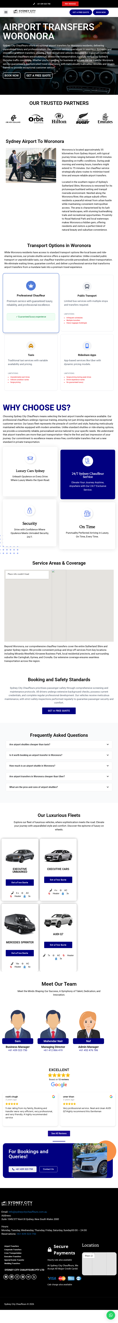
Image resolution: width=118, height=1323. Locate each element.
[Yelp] (34, 1276)
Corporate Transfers (12, 1250)
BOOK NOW (12, 75)
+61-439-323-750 (26, 1233)
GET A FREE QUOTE (38, 75)
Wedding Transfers (12, 1263)
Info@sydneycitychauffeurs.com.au (28, 1211)
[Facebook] (5, 1276)
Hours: (5, 1226)
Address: (6, 1215)
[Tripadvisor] (28, 1276)
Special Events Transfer (14, 1260)
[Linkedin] (11, 1276)
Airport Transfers (11, 1246)
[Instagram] (17, 1276)
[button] (5, 12)
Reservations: (8, 1233)
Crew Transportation (12, 1253)
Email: (4, 1211)
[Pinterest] (22, 1276)
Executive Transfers (12, 1256)
